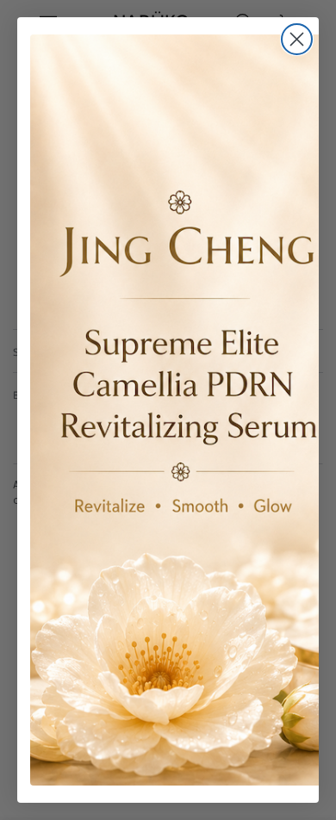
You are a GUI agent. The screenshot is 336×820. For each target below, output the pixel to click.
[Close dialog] (297, 39)
